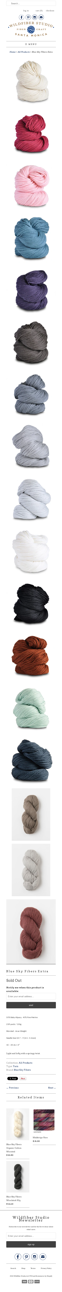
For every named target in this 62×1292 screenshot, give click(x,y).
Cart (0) (39, 11)
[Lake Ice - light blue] (31, 500)
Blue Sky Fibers (22, 1070)
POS (31, 1276)
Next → (52, 1088)
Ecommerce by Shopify (44, 1276)
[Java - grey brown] (31, 343)
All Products (24, 52)
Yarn (15, 1066)
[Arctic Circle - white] (31, 552)
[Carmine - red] (31, 134)
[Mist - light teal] (31, 709)
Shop (23, 1268)
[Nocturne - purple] (31, 291)
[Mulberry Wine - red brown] (31, 932)
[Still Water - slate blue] (31, 239)
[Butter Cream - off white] (31, 82)
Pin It (23, 1078)
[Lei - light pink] (31, 186)
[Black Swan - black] (31, 604)
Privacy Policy (46, 1268)
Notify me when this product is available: (25, 989)
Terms (33, 1268)
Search (13, 1268)
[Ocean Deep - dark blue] (31, 761)
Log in (26, 11)
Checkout (50, 11)
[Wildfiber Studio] (31, 30)
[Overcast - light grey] (31, 870)
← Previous (12, 1088)
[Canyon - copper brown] (31, 657)
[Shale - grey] (31, 448)
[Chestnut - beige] (31, 815)
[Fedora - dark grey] (31, 395)
